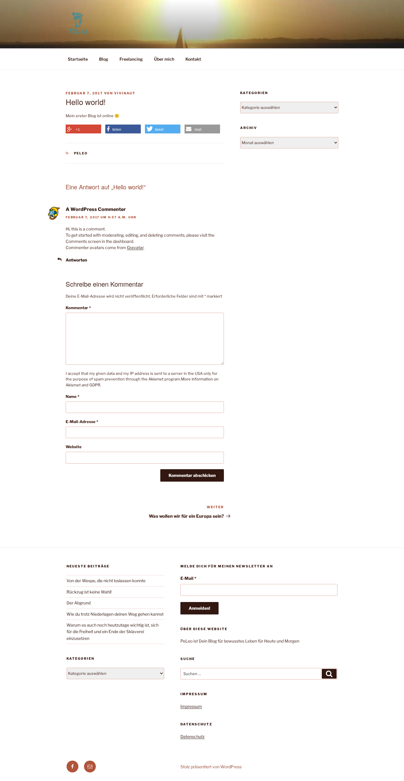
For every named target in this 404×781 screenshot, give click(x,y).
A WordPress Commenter (96, 209)
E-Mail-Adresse (82, 421)
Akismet (156, 379)
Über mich (164, 59)
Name (72, 396)
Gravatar (135, 247)
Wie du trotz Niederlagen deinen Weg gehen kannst (115, 614)
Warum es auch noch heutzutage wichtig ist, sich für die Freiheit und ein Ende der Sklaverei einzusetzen (113, 631)
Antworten (76, 259)
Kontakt (193, 59)
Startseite (78, 59)
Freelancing (131, 59)
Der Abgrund (79, 602)
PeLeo (81, 153)
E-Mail (188, 578)
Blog (103, 59)
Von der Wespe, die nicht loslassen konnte (106, 580)
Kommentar (78, 307)
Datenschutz (192, 736)
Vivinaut (124, 93)
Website (74, 446)
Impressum (191, 706)
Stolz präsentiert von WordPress (211, 766)
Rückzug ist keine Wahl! (89, 591)
